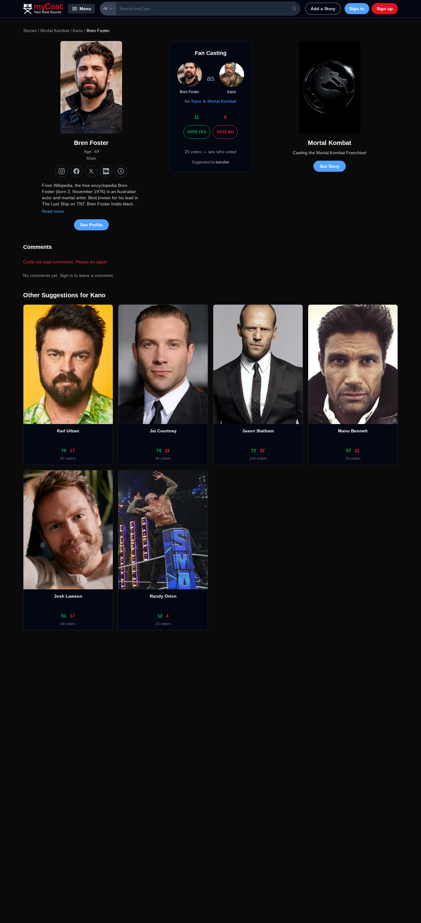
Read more (53, 211)
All (105, 8)
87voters (68, 458)
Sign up (385, 8)
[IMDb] (106, 171)
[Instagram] (61, 171)
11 (196, 117)
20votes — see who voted (210, 151)
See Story (330, 166)
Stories (30, 30)
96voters (163, 458)
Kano (78, 30)
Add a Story (323, 8)
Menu (85, 8)
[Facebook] (76, 171)
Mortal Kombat (54, 30)
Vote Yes (196, 132)
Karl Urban (68, 430)
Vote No (225, 132)
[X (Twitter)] (91, 171)
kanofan (222, 162)
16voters (163, 624)
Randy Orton (163, 596)
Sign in (356, 8)
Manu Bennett (353, 430)
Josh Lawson (68, 596)
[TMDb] (121, 171)
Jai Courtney (163, 430)
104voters (258, 458)
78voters (353, 458)
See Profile (91, 224)
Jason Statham (258, 430)
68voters (68, 624)
